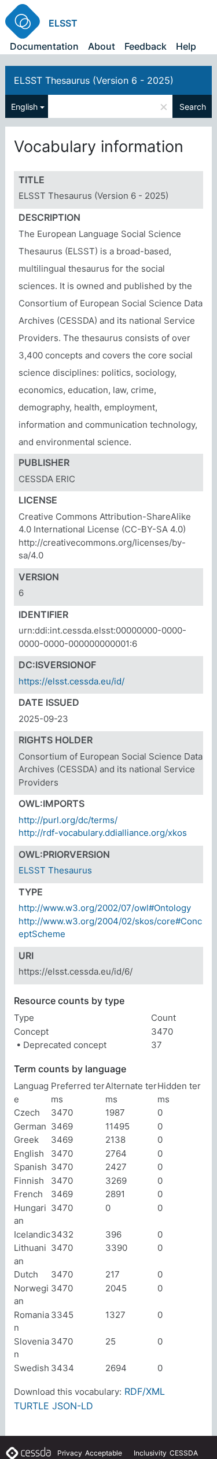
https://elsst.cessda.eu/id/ (71, 681)
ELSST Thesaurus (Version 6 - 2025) (94, 80)
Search (192, 107)
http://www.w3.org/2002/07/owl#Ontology (105, 907)
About (101, 46)
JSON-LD (72, 1406)
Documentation (44, 46)
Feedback (145, 46)
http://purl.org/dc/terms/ (68, 819)
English (24, 107)
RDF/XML (144, 1391)
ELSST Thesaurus (55, 870)
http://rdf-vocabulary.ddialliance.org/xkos (103, 832)
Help (186, 46)
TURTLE (31, 1406)
